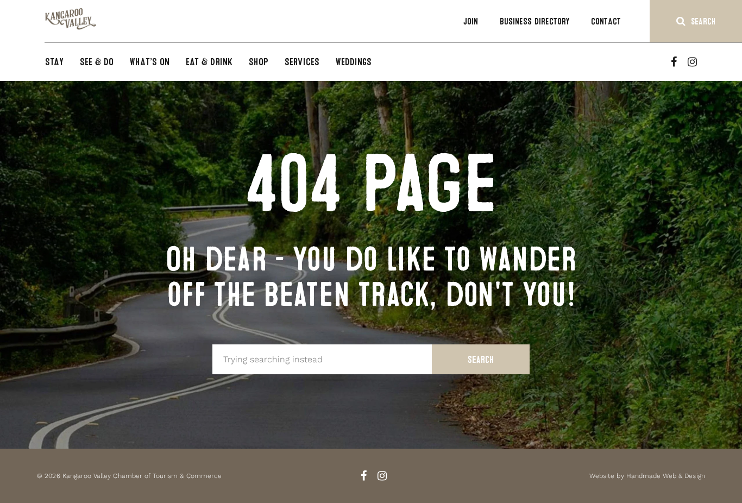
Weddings (354, 61)
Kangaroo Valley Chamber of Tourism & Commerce (142, 476)
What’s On (149, 61)
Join (470, 21)
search (703, 21)
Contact (606, 21)
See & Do (97, 61)
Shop (258, 61)
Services (302, 61)
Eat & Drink (209, 61)
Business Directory (534, 21)
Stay (54, 61)
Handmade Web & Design (665, 476)
